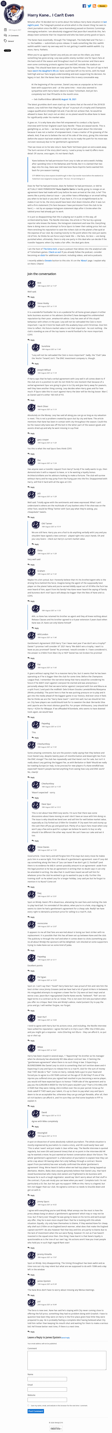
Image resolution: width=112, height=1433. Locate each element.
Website (31, 1395)
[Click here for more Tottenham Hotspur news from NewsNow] (56, 1428)
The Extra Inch (50, 249)
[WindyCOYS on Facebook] (85, 6)
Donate (48, 260)
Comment (32, 1348)
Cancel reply (65, 1338)
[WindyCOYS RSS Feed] (94, 6)
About (84, 260)
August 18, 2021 (68, 99)
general (11, 41)
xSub (42, 255)
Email (30, 1384)
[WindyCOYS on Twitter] (89, 6)
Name (30, 1374)
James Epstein (53, 1337)
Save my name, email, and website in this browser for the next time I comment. (59, 1406)
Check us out (55, 252)
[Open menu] (3, 3)
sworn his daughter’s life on (45, 70)
